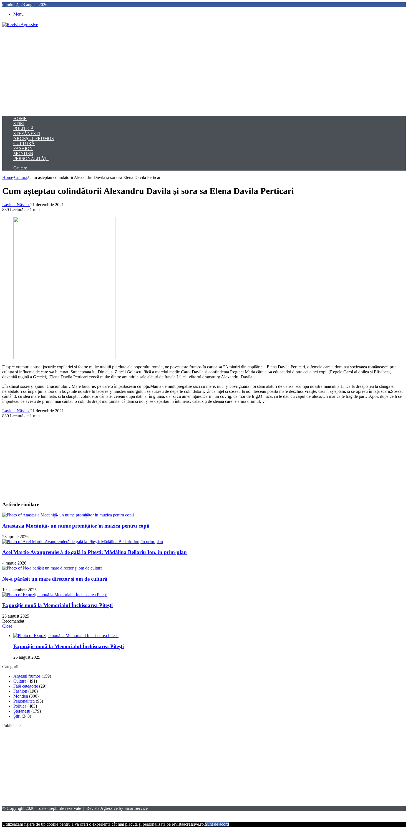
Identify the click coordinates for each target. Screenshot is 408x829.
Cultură (24, 143)
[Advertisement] (204, 72)
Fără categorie (25, 686)
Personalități (31, 158)
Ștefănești (26, 133)
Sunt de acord (217, 824)
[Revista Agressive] (20, 24)
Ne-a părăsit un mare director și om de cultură (54, 579)
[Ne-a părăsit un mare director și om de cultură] (52, 568)
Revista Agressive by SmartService (117, 808)
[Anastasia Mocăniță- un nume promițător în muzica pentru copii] (68, 515)
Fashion (23, 148)
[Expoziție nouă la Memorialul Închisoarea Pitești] (54, 594)
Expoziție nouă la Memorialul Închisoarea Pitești (57, 605)
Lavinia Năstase (16, 204)
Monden (23, 153)
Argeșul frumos (33, 138)
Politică (23, 128)
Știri (18, 123)
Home (20, 118)
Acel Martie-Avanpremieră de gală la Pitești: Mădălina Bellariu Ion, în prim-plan (94, 552)
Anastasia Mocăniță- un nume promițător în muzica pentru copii (75, 526)
